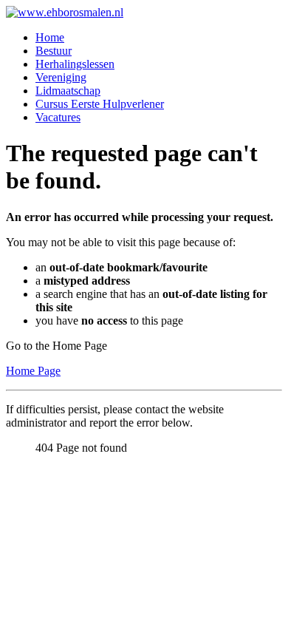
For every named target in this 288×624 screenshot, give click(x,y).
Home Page (33, 370)
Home (49, 37)
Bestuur (53, 50)
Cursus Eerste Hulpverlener (99, 104)
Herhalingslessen (74, 64)
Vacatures (57, 117)
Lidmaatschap (67, 90)
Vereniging (60, 77)
